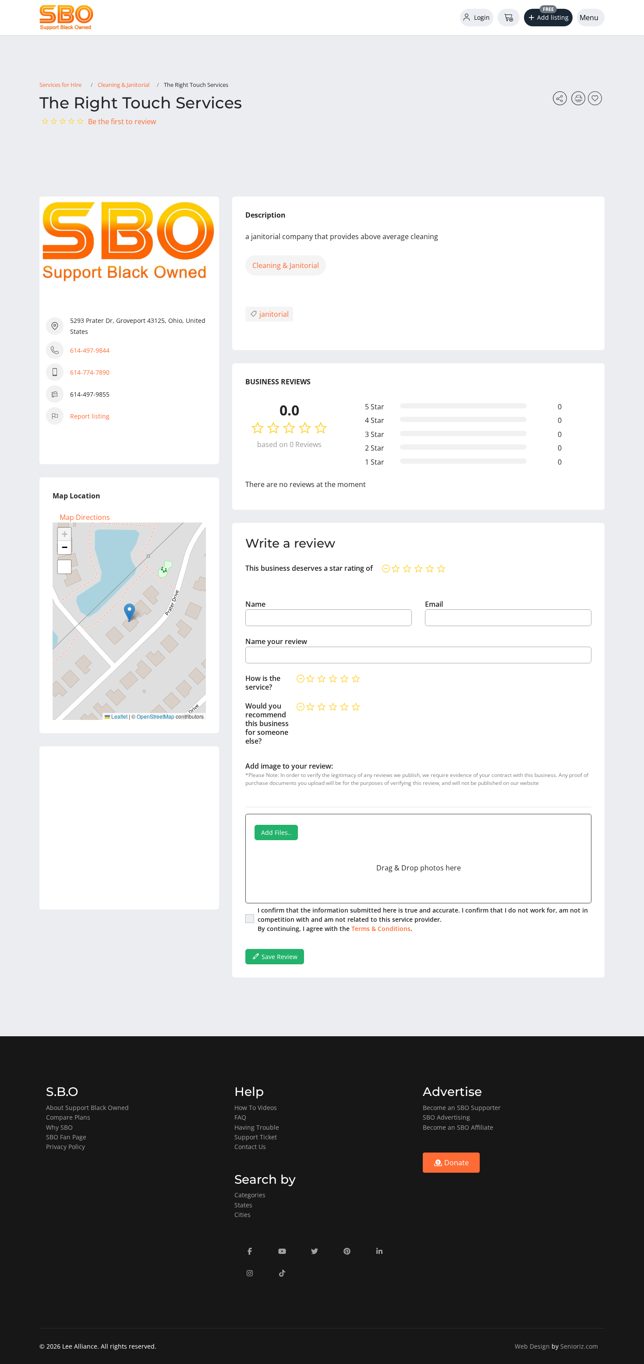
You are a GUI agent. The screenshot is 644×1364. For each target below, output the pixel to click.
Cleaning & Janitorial (123, 85)
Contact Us (250, 1146)
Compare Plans (68, 1117)
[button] (548, 17)
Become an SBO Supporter (462, 1107)
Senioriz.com (579, 1346)
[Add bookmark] (596, 101)
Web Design (532, 1346)
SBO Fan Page (66, 1137)
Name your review (276, 641)
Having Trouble (256, 1127)
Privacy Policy (65, 1146)
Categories (249, 1195)
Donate (455, 1162)
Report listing (90, 416)
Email (434, 604)
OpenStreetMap (155, 716)
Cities (242, 1214)
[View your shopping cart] (509, 17)
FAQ (240, 1117)
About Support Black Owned (87, 1107)
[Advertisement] (129, 827)
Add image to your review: (289, 766)
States (243, 1205)
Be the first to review (122, 121)
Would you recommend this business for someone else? (267, 723)
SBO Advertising (446, 1117)
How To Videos (255, 1107)
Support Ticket (255, 1137)
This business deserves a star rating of (309, 568)
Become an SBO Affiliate (458, 1127)
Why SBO (59, 1127)
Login (481, 17)
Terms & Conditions (380, 928)
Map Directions (85, 517)
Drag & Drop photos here (418, 868)
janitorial (273, 314)
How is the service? (262, 682)
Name (255, 604)
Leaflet (118, 716)
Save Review (278, 956)
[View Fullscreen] (64, 566)
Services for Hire (60, 85)
